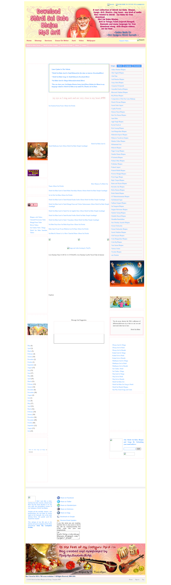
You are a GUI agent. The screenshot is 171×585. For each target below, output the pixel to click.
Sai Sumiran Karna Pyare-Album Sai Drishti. (62, 106)
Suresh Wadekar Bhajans (118, 232)
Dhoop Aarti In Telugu (119, 345)
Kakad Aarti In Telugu (119, 353)
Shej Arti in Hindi (117, 376)
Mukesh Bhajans (116, 148)
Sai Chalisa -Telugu (118, 371)
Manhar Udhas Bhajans (118, 141)
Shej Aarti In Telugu (118, 374)
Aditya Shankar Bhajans (118, 69)
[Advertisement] (85, 55)
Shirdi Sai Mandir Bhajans (120, 387)
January (30, 357)
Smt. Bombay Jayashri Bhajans (120, 222)
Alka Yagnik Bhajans (117, 73)
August (30, 368)
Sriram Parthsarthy (116, 226)
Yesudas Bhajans (116, 252)
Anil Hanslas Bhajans (117, 79)
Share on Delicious (66, 509)
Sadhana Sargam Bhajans (118, 203)
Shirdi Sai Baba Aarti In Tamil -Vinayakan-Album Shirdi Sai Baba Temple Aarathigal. (74, 220)
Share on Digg (65, 513)
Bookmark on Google (67, 517)
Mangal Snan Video (36, 222)
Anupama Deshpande (117, 86)
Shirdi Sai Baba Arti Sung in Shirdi (122, 384)
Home (29, 41)
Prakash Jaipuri (115, 167)
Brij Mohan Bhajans (117, 96)
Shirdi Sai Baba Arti (118, 382)
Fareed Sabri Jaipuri (117, 105)
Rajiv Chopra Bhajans (117, 180)
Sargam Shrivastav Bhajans (119, 209)
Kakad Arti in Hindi (118, 355)
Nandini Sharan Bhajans (118, 154)
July (29, 370)
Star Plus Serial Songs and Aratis (122, 390)
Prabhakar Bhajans (116, 164)
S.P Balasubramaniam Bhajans (120, 196)
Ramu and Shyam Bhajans (119, 183)
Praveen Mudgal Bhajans (118, 174)
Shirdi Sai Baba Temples (50, 45)
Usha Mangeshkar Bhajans (119, 239)
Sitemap (38, 41)
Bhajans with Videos (36, 217)
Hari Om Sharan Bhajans (118, 115)
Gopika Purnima (116, 109)
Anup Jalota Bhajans (117, 82)
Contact (84, 45)
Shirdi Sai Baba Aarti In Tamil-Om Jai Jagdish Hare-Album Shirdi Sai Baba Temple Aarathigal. (77, 211)
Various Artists (115, 248)
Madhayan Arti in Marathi (120, 366)
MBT (59, 579)
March (29, 351)
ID (82, 87)
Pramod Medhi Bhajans (118, 170)
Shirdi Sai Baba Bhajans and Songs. (41, 579)
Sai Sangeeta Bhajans (117, 206)
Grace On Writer (62, 41)
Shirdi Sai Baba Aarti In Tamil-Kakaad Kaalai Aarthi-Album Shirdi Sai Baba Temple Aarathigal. (77, 200)
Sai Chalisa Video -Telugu (37, 228)
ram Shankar (115, 255)
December (31, 359)
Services (48, 41)
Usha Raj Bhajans (116, 242)
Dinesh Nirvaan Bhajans (118, 102)
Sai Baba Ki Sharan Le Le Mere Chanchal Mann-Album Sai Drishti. (69, 233)
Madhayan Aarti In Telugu (120, 361)
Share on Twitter (65, 502)
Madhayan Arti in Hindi (119, 363)
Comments (140, 4)
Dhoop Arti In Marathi (119, 350)
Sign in (137, 579)
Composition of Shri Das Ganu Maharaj (123, 99)
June (29, 373)
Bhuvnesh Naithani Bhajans (119, 92)
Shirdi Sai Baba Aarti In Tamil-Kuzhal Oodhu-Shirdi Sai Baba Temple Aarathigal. (73, 215)
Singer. (113, 66)
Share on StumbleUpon (68, 505)
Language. (128, 66)
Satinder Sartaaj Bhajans (118, 213)
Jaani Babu (114, 118)
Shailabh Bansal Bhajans (118, 216)
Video (81, 41)
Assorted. (137, 66)
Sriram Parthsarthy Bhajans (119, 229)
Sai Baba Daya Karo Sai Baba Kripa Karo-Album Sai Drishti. (67, 224)
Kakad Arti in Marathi (118, 358)
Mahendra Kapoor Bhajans (119, 135)
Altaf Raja (114, 76)
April (29, 348)
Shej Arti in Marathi (118, 379)
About (77, 45)
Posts (112, 4)
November (31, 392)
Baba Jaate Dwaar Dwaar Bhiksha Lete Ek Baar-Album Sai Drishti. (69, 229)
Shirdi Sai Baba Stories (34, 45)
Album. (120, 66)
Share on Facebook (67, 498)
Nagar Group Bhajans (117, 151)
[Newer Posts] (50, 240)
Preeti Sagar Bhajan (117, 177)
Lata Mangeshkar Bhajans (119, 131)
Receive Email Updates (68, 520)
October (30, 362)
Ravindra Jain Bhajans (118, 187)
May (29, 346)
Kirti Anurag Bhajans (117, 128)
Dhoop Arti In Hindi (118, 348)
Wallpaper (91, 41)
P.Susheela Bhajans (117, 157)
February (30, 354)
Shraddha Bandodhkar (118, 219)
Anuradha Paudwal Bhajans (119, 89)
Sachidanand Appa (116, 200)
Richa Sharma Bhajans (118, 190)
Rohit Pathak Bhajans (117, 193)
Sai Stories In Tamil (66, 45)
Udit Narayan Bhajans (117, 235)
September (31, 365)
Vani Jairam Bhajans (117, 245)
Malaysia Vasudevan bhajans (119, 138)
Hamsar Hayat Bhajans (118, 112)
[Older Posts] (108, 240)
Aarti (74, 41)
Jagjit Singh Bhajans (117, 122)
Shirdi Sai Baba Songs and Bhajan (37, 449)
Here (101, 73)
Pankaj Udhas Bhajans (118, 161)
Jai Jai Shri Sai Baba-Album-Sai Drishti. (61, 195)
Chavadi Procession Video (38, 220)
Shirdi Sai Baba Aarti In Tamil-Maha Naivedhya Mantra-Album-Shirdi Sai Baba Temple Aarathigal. (78, 191)
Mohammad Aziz (116, 144)
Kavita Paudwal (116, 125)
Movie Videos (34, 225)
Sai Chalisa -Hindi (117, 369)
